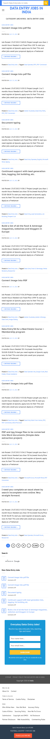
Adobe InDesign (40, 317)
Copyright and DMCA (20, 715)
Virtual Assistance (11, 374)
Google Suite (40, 372)
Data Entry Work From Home (33, 420)
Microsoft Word (39, 478)
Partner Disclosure (8, 719)
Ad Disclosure (35, 715)
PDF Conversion (42, 65)
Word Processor (17, 423)
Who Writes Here (8, 707)
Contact (13, 691)
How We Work (21, 707)
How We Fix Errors (34, 711)
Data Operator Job (29, 372)
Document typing (11, 122)
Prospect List (12, 216)
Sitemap (8, 677)
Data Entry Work (40, 111)
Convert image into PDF (14, 280)
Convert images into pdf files (17, 383)
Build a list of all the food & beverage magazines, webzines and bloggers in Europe (22, 228)
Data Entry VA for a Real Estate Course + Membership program (23, 330)
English (39, 159)
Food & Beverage (37, 269)
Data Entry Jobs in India (26, 10)
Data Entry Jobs (7, 25)
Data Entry (27, 214)
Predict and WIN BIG (23, 736)
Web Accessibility (23, 719)
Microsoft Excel (29, 478)
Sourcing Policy (20, 711)
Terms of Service (8, 699)
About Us (5, 691)
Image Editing (13, 319)
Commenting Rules (38, 719)
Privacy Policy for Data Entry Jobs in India (29, 677)
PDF (34, 65)
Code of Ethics (7, 711)
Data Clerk (27, 269)
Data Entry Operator (30, 159)
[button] (3, 10)
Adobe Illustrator (29, 111)
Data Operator (28, 65)
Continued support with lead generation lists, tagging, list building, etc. (23, 173)
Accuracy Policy (33, 707)
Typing (8, 162)
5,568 (35, 545)
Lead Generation (36, 214)
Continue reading (11, 56)
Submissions (6, 715)
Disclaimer (31, 699)
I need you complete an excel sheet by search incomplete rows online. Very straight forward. (22, 492)
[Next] (42, 546)
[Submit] (46, 3)
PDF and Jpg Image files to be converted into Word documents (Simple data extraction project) (23, 435)
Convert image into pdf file (16, 27)
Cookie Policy (20, 699)
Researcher (11, 271)
